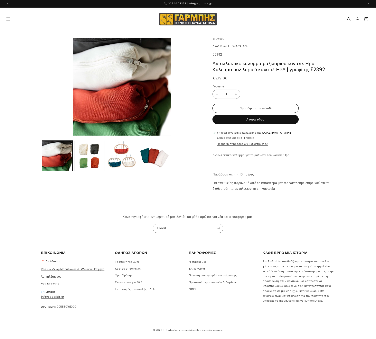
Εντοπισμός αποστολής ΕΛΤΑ (135, 289)
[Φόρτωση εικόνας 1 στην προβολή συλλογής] (57, 156)
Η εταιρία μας (198, 262)
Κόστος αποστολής (128, 269)
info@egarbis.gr (52, 297)
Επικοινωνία (197, 269)
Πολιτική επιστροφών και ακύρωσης (213, 275)
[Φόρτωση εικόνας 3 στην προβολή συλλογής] (122, 156)
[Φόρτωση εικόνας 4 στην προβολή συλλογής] (154, 156)
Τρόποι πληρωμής (127, 262)
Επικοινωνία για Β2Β (128, 282)
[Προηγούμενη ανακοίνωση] (7, 3)
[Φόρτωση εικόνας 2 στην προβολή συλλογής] (89, 156)
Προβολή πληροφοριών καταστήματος (242, 144)
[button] (8, 19)
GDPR (192, 289)
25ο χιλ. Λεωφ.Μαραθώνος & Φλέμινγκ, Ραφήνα (72, 269)
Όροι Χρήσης (124, 275)
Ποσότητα (218, 86)
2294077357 (50, 284)
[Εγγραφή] (218, 228)
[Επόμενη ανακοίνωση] (368, 3)
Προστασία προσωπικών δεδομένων (213, 282)
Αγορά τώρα (255, 119)
